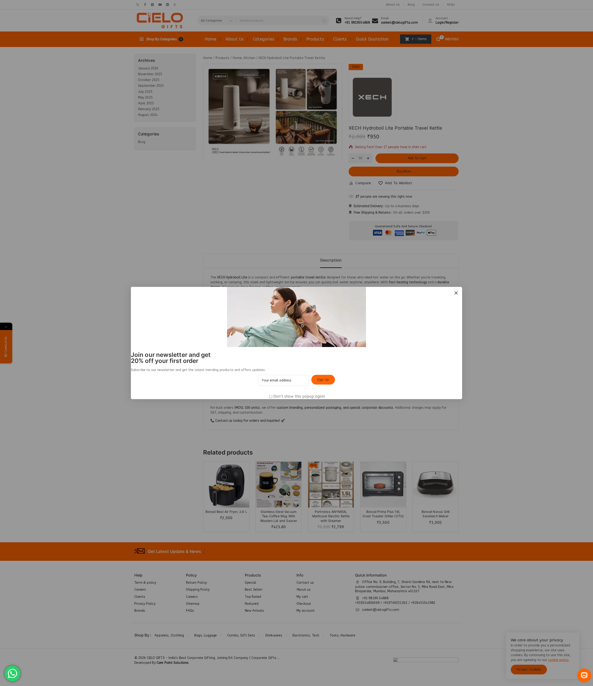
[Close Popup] (456, 292)
